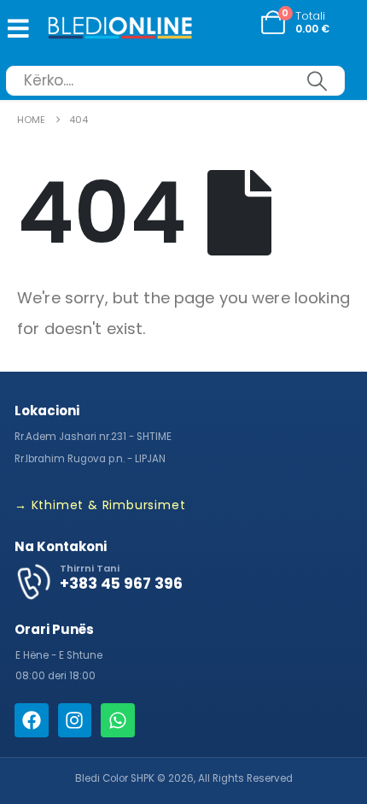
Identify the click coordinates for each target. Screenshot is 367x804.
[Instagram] (75, 720)
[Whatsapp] (118, 720)
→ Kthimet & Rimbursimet (100, 505)
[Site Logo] (120, 29)
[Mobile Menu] (14, 28)
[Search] (317, 81)
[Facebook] (32, 720)
